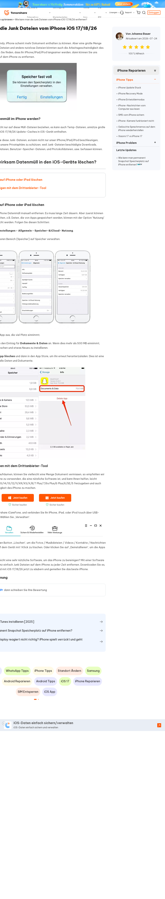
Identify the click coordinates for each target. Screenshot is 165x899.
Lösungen (113, 12)
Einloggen (154, 12)
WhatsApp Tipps (17, 671)
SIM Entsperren (28, 692)
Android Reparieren (17, 681)
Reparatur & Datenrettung (32, 12)
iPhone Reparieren (131, 70)
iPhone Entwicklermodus (131, 99)
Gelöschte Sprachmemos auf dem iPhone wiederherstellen (136, 128)
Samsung (93, 671)
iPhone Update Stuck (129, 87)
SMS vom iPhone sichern (131, 114)
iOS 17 (65, 681)
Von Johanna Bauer (138, 33)
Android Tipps (45, 681)
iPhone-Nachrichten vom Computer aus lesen (132, 107)
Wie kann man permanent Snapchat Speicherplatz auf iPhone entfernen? (133, 161)
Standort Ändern (69, 671)
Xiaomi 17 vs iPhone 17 (130, 136)
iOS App (49, 692)
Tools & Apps (86, 12)
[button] (35, 699)
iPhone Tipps (43, 671)
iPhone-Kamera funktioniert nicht (136, 120)
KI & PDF (99, 12)
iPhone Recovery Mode (130, 93)
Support (128, 12)
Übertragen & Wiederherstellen (60, 12)
